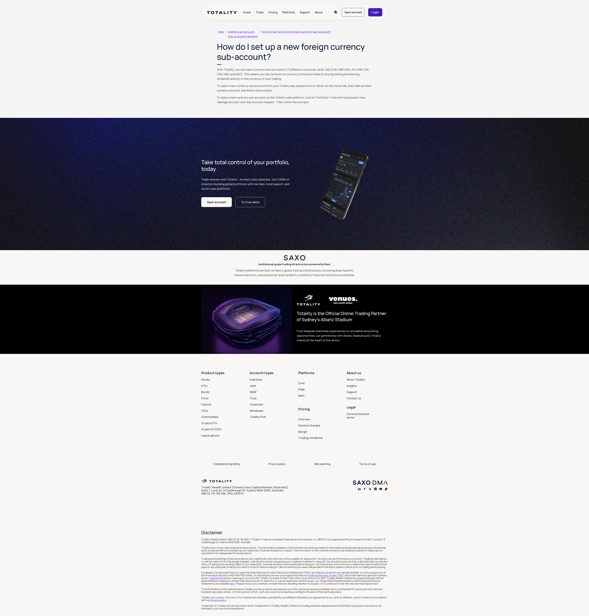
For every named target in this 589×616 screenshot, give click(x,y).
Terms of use (367, 464)
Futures (206, 404)
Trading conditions (310, 438)
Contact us (354, 398)
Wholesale (256, 411)
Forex (205, 398)
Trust (253, 398)
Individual (256, 379)
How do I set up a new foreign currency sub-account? (296, 32)
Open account (353, 12)
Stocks (205, 379)
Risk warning (322, 464)
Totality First (258, 417)
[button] (247, 12)
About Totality (356, 379)
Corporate (256, 404)
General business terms (358, 415)
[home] (222, 12)
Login (375, 12)
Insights (352, 386)
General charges (309, 425)
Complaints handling (226, 464)
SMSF (253, 392)
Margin (302, 432)
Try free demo (250, 202)
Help (221, 32)
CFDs (204, 411)
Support (305, 12)
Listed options (210, 435)
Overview (304, 419)
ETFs (204, 386)
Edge (301, 389)
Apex (301, 395)
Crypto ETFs (209, 423)
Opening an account (241, 32)
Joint (253, 386)
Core (301, 383)
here (232, 583)
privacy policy (218, 600)
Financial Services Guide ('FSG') (326, 575)
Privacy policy (277, 464)
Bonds (205, 392)
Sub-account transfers (243, 36)
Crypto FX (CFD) (211, 429)
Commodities (209, 417)
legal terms (216, 578)
